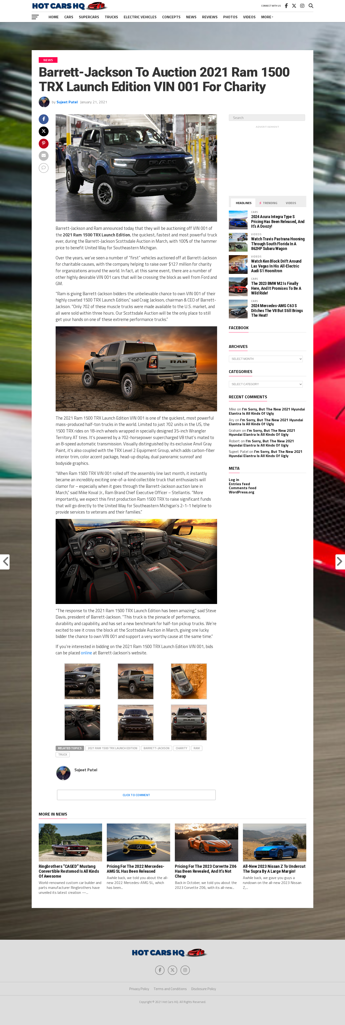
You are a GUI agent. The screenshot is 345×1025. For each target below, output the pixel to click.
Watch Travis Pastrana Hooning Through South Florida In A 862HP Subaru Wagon (277, 243)
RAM (197, 748)
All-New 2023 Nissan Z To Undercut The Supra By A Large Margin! (274, 869)
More (266, 17)
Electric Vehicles (140, 17)
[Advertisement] (172, 36)
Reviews (210, 17)
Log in (234, 479)
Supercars (89, 17)
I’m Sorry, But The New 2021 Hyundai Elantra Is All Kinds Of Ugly (267, 411)
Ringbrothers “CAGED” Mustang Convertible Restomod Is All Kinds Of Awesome (69, 871)
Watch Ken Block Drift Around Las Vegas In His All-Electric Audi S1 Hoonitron (276, 266)
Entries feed (239, 484)
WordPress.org (241, 492)
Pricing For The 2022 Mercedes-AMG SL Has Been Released (135, 869)
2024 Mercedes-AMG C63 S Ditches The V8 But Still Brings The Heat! (277, 310)
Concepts (171, 17)
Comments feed (242, 488)
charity (181, 748)
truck (62, 754)
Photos (230, 17)
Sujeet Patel (67, 102)
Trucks (111, 17)
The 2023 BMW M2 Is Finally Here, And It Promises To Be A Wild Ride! (276, 288)
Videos (249, 17)
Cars (68, 17)
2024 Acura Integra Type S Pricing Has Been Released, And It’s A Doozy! (277, 221)
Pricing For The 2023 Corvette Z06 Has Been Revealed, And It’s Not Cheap (205, 871)
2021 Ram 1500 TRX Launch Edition (112, 748)
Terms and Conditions (170, 988)
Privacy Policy (139, 988)
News (191, 17)
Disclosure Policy (203, 988)
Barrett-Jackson (156, 748)
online (86, 652)
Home (54, 17)
